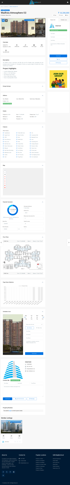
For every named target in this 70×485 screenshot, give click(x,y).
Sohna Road (55, 464)
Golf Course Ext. (56, 462)
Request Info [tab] (52, 19)
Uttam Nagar (55, 460)
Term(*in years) (27, 221)
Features (5, 127)
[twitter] (6, 472)
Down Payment (5, 226)
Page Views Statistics (8, 282)
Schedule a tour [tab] (64, 19)
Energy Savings (7, 86)
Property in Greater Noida (41, 464)
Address (5, 95)
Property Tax (26, 210)
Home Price (5, 221)
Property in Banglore (40, 470)
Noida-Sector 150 (56, 468)
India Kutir (28, 362)
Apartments (6, 6)
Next (43, 317)
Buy (2, 10)
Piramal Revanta (6, 431)
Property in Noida (39, 458)
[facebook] (3, 472)
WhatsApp (32, 398)
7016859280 (29, 364)
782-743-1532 (29, 366)
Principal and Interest (28, 206)
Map (4, 165)
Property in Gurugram (40, 460)
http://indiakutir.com (31, 371)
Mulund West (8, 15)
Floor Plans (6, 237)
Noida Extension (56, 466)
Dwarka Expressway (57, 458)
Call (20, 398)
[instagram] (3, 475)
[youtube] (13, 472)
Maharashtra (37, 98)
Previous (25, 317)
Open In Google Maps (7, 103)
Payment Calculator (8, 202)
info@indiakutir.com (31, 368)
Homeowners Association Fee (29, 215)
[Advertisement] (58, 102)
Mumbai (3, 15)
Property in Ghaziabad (40, 466)
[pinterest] (10, 472)
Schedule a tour (7, 311)
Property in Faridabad (40, 462)
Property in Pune (39, 468)
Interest (25, 226)
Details (4, 111)
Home (2, 6)
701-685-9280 (23, 460)
